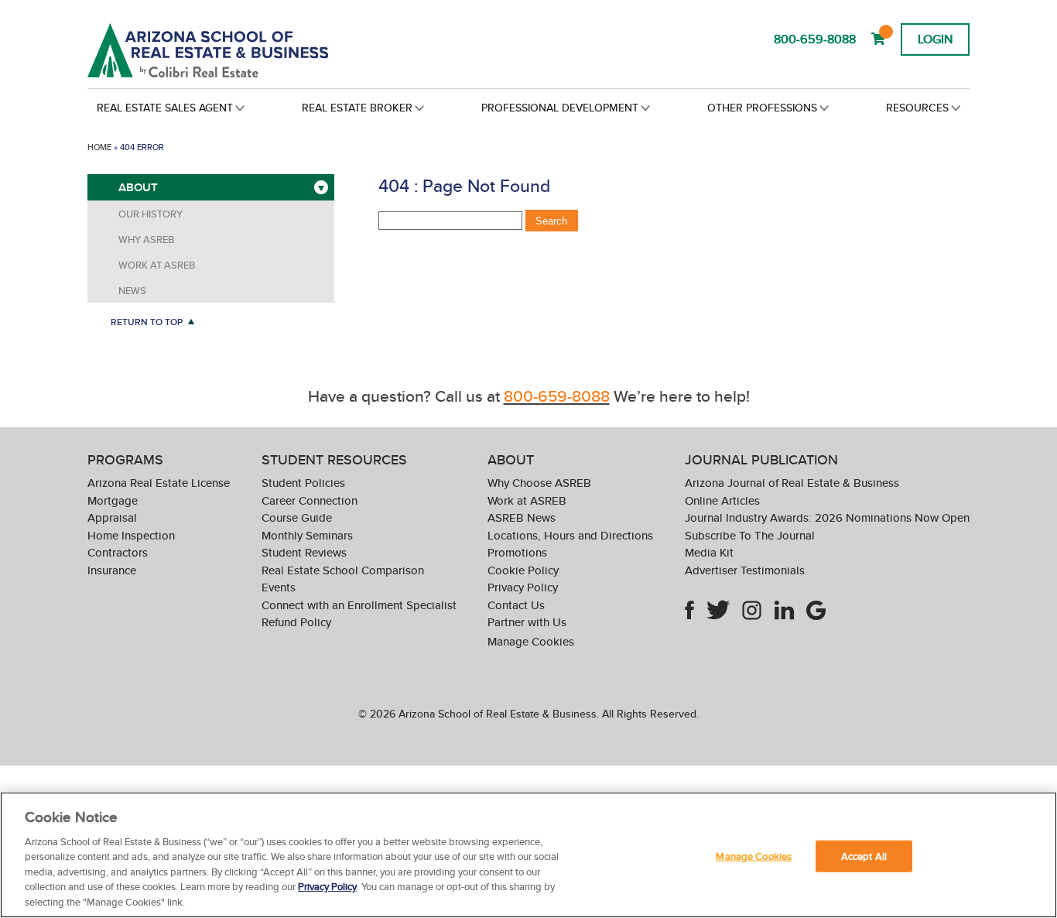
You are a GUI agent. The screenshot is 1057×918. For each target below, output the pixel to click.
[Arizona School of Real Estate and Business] (229, 50)
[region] (528, 855)
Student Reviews (304, 552)
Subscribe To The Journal (750, 535)
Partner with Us (526, 622)
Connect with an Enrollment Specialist (359, 605)
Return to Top (147, 321)
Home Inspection (131, 535)
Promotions (517, 552)
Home (99, 147)
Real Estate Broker (357, 107)
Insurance (111, 570)
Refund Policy (296, 622)
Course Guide (297, 517)
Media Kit (709, 552)
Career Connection (309, 500)
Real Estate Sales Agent (165, 107)
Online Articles (722, 500)
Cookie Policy (523, 570)
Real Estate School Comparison (343, 570)
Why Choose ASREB (539, 482)
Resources (917, 107)
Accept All (864, 855)
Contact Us (516, 605)
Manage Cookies (530, 642)
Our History (150, 214)
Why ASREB (146, 239)
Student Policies (303, 482)
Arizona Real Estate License (158, 482)
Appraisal (112, 517)
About (138, 187)
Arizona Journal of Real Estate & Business (792, 482)
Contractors (117, 552)
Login (935, 39)
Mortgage (112, 500)
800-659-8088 (815, 39)
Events (279, 587)
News (132, 290)
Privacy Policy (522, 587)
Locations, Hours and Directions (570, 535)
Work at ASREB (156, 265)
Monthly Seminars (307, 535)
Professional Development (559, 107)
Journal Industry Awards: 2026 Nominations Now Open (827, 517)
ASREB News (521, 517)
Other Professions (762, 107)
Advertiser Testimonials (745, 570)
